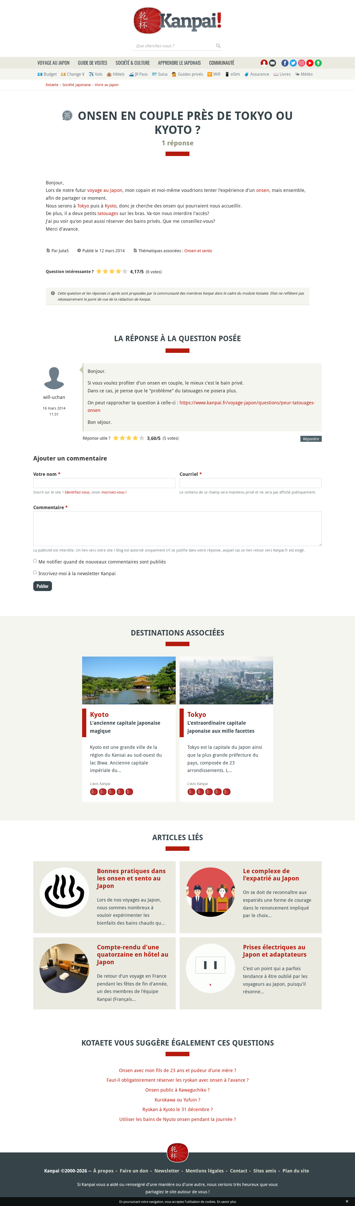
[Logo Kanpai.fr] (177, 20)
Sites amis (264, 1170)
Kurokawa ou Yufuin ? (177, 1100)
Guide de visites (92, 62)
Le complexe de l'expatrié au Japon (271, 874)
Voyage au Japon (53, 62)
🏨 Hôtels (115, 74)
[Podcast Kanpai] (318, 63)
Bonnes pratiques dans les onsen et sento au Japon (131, 878)
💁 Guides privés (187, 74)
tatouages (107, 213)
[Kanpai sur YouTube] (309, 63)
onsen (262, 190)
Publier (43, 586)
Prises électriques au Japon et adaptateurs (275, 951)
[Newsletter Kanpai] (272, 63)
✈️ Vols (95, 74)
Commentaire (50, 507)
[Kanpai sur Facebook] (284, 63)
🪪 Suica (160, 74)
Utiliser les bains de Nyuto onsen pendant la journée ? (177, 1119)
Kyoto (110, 206)
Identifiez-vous (77, 492)
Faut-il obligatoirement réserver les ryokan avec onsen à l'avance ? (178, 1080)
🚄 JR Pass (138, 74)
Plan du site (295, 1170)
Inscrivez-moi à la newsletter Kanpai (77, 573)
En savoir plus (226, 1201)
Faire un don (134, 1170)
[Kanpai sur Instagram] (301, 63)
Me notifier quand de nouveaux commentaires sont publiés (102, 562)
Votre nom (47, 474)
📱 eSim (232, 74)
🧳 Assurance (256, 74)
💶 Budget (47, 74)
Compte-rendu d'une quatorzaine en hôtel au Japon (132, 955)
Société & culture (133, 62)
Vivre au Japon (107, 84)
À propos (103, 1170)
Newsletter (166, 1170)
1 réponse (178, 143)
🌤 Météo (304, 74)
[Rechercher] (218, 46)
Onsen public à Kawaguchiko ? (177, 1090)
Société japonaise (76, 84)
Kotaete (52, 84)
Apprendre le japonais (179, 62)
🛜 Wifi (213, 74)
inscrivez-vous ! (114, 492)
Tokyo (83, 206)
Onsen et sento (198, 251)
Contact (238, 1170)
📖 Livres (282, 74)
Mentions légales (205, 1170)
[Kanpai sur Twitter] (293, 63)
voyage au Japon (104, 190)
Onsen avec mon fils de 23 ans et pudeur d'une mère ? (177, 1070)
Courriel (191, 474)
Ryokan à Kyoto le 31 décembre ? (177, 1109)
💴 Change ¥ (72, 74)
